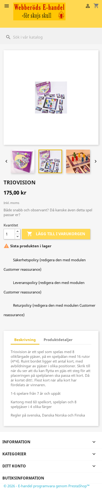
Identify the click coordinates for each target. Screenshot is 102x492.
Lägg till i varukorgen (56, 234)
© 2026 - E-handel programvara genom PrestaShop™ (47, 485)
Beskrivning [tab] (25, 339)
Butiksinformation (23, 478)
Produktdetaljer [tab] (58, 339)
